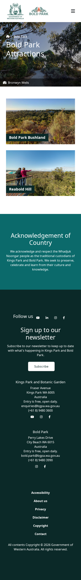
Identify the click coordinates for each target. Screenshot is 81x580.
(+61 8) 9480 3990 (40, 460)
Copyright (40, 526)
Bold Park (20, 36)
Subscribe (41, 366)
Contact (41, 534)
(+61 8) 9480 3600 (40, 410)
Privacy (40, 509)
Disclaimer (41, 517)
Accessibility (40, 493)
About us (40, 501)
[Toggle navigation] (73, 11)
